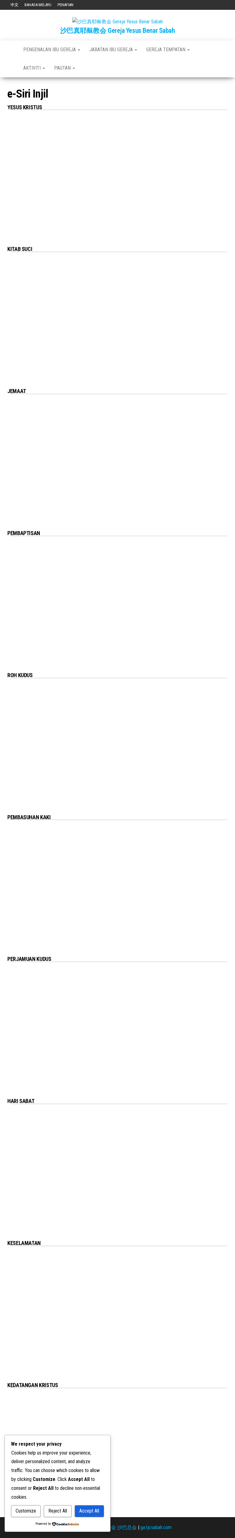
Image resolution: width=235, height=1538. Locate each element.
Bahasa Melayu (37, 4)
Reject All (57, 1511)
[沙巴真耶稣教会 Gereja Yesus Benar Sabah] (11, 49)
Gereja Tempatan (166, 49)
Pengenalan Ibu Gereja (50, 49)
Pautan (63, 68)
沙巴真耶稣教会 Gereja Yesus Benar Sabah (117, 30)
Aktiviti (32, 68)
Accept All (89, 1511)
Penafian (65, 4)
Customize (26, 1511)
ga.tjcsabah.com (156, 1527)
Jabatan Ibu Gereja (111, 49)
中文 (14, 4)
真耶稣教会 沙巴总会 (114, 1527)
